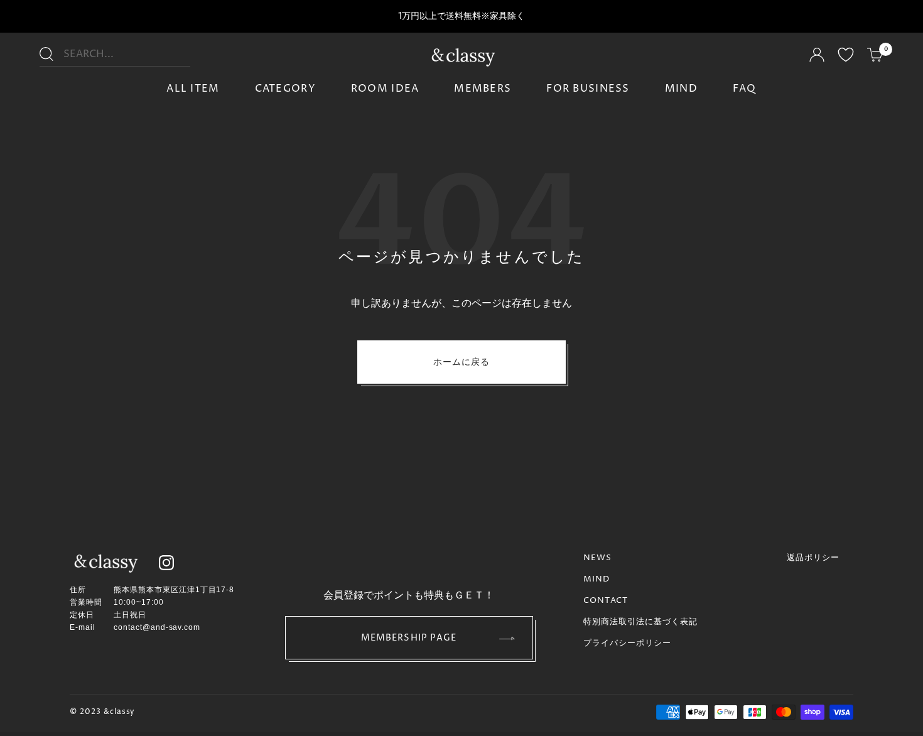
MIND (681, 88)
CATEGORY (285, 88)
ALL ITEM (192, 88)
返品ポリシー (813, 557)
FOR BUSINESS (587, 88)
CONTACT (605, 600)
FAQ (745, 88)
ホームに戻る (461, 362)
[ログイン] (816, 57)
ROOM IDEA (385, 88)
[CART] (875, 56)
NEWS (597, 557)
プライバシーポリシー (627, 643)
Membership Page (409, 638)
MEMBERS (482, 88)
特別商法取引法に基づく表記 (640, 621)
